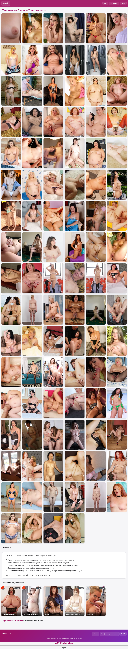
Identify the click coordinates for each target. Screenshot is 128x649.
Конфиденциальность (109, 634)
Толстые (19, 620)
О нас (96, 634)
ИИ (105, 3)
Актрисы (113, 3)
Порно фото (7, 620)
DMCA (123, 634)
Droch (5, 3)
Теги (123, 3)
